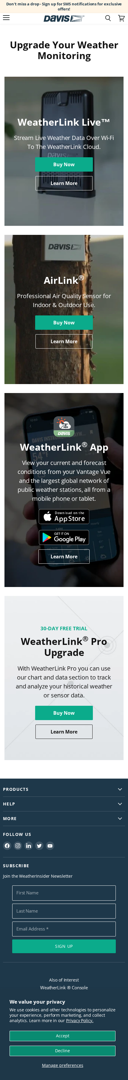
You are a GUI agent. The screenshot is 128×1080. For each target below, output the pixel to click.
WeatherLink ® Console (64, 987)
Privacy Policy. (79, 1020)
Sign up (64, 946)
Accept (62, 1036)
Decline (62, 1050)
